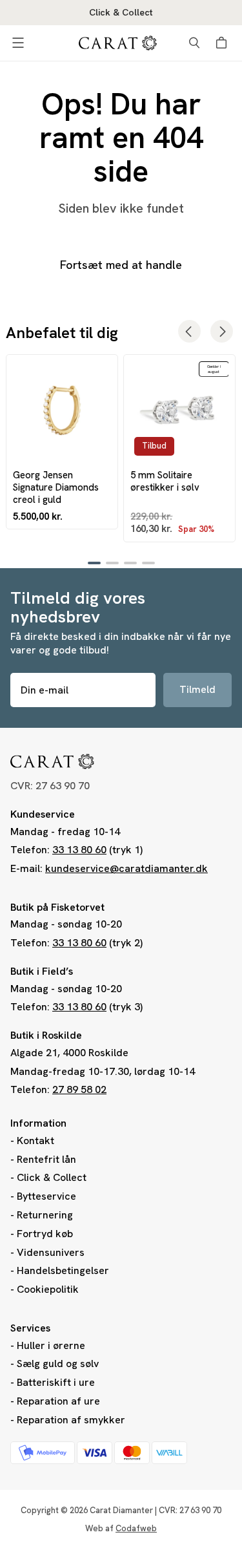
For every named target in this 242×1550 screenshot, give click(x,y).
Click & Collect (51, 1177)
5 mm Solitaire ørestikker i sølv (164, 481)
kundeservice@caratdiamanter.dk (126, 868)
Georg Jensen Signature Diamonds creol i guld (56, 487)
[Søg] (194, 42)
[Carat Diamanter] (118, 43)
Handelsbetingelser (63, 1270)
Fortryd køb (45, 1233)
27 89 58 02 (79, 1089)
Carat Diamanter (121, 1510)
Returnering (45, 1215)
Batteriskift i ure (56, 1382)
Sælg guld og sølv (58, 1363)
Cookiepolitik (48, 1289)
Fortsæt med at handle (121, 264)
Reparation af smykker (71, 1420)
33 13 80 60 (79, 849)
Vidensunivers (51, 1252)
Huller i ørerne (51, 1345)
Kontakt (35, 1140)
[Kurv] (223, 42)
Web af (121, 1528)
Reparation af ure (58, 1401)
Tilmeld (197, 689)
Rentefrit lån (46, 1159)
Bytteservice (46, 1196)
